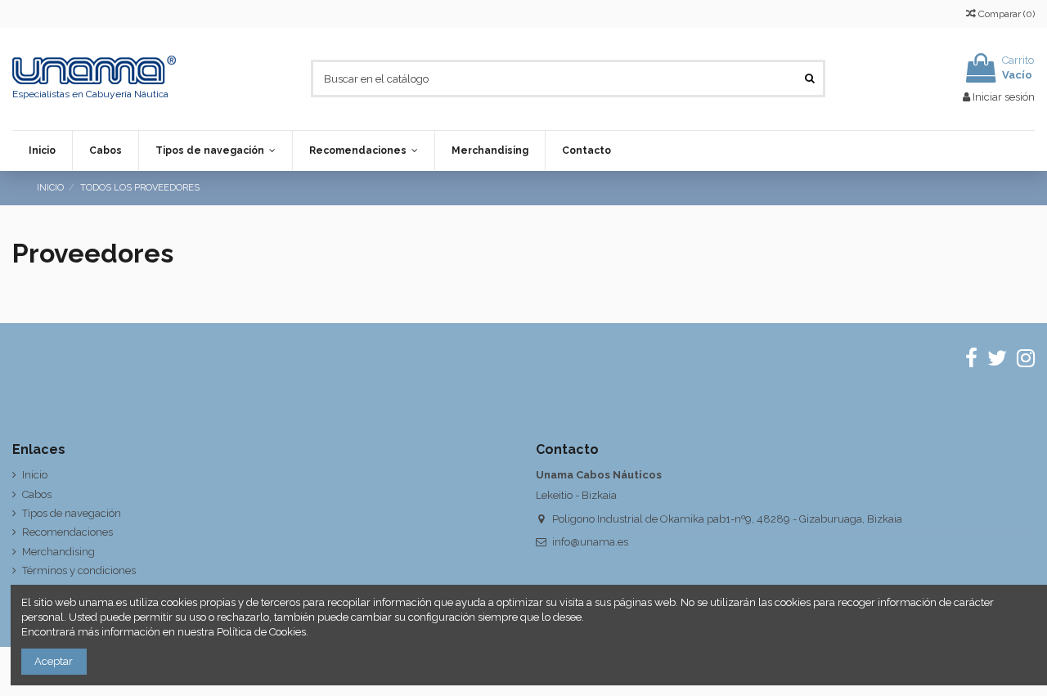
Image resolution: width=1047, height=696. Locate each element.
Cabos (37, 494)
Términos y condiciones (79, 570)
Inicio (34, 475)
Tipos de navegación (71, 513)
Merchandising (58, 552)
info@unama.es (590, 542)
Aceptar (53, 661)
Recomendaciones (67, 532)
